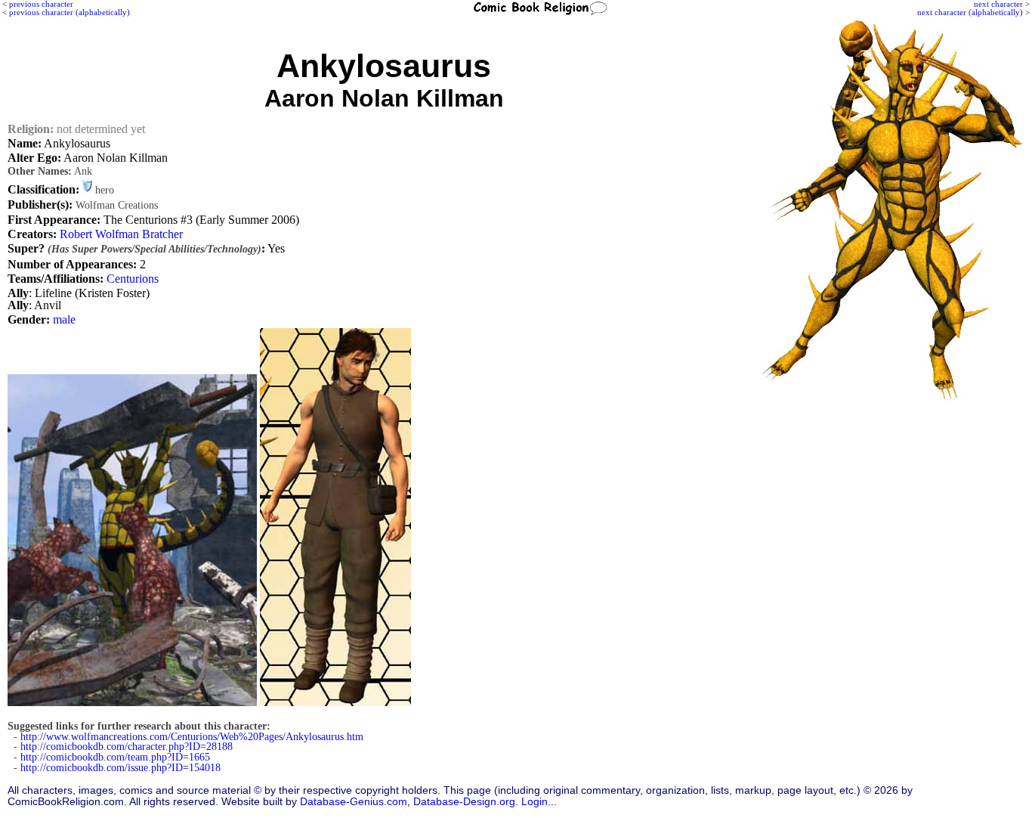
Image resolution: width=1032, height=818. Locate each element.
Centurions (133, 278)
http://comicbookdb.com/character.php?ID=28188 (126, 746)
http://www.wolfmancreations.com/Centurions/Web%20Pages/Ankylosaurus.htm (191, 736)
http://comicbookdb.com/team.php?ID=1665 (115, 757)
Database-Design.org (464, 801)
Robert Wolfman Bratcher (121, 234)
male (64, 319)
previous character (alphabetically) (69, 12)
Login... (539, 801)
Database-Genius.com (353, 801)
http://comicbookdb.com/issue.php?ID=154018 (120, 767)
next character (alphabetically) (970, 12)
